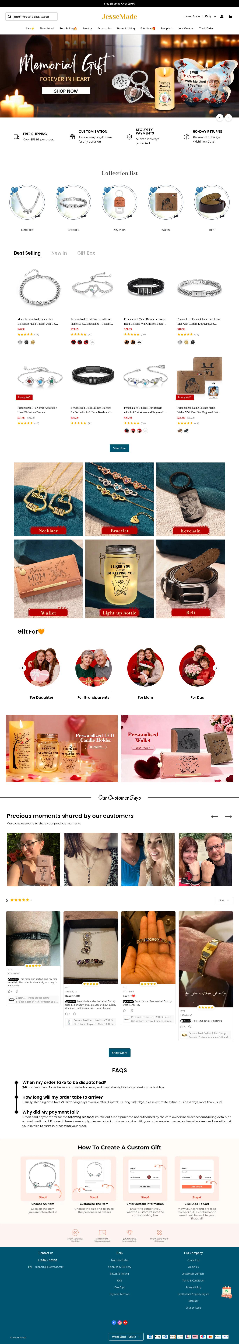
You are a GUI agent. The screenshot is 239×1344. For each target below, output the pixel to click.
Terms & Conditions (193, 1281)
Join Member (186, 28)
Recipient (167, 28)
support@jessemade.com (49, 1267)
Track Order (206, 28)
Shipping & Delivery (119, 1267)
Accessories (104, 28)
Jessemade (21, 1337)
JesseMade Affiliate (193, 1274)
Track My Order (119, 1260)
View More (119, 448)
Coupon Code (193, 1308)
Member (193, 1301)
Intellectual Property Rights (193, 1294)
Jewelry (87, 28)
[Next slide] (216, 668)
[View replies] (17, 991)
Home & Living (126, 28)
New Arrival (47, 28)
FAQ (119, 1281)
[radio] (20, 342)
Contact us (193, 1260)
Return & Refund (119, 1274)
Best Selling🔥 (68, 28)
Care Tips (119, 1287)
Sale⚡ (30, 28)
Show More (119, 1052)
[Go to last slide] (22, 668)
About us (193, 1267)
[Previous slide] (214, 816)
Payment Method (119, 1294)
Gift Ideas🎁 (148, 28)
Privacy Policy (193, 1287)
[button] (31, 16)
